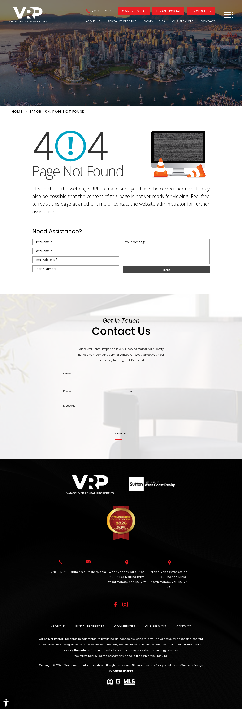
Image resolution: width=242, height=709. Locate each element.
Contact (208, 21)
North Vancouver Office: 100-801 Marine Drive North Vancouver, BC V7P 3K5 (170, 579)
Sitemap (138, 665)
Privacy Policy (154, 665)
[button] (6, 703)
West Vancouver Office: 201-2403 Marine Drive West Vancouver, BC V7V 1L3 (127, 579)
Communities (154, 21)
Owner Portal (134, 11)
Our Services (183, 21)
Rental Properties (122, 21)
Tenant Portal (168, 11)
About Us (93, 21)
